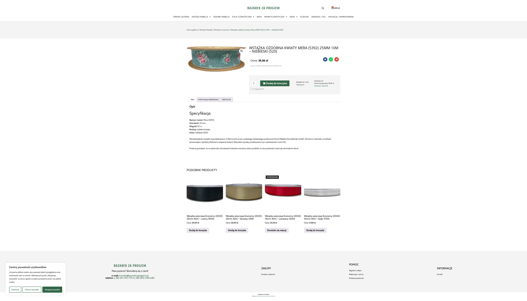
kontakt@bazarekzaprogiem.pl (133, 275)
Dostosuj (15, 289)
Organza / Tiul (318, 17)
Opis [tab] (192, 99)
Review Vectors (271, 296)
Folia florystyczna (242, 17)
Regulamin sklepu (355, 270)
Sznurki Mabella (221, 17)
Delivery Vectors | (263, 296)
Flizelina (304, 17)
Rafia (259, 17)
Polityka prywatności (356, 278)
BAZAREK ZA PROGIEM (263, 8)
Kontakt (439, 274)
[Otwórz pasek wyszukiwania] (323, 8)
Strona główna (181, 17)
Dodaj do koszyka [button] (198, 230)
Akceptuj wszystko (52, 289)
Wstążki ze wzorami (221, 30)
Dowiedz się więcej (276, 230)
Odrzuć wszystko (32, 289)
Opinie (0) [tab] (226, 99)
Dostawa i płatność (321, 86)
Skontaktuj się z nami (137, 271)
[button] (241, 50)
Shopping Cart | (255, 296)
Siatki (292, 17)
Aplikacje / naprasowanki (341, 17)
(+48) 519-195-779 (123, 278)
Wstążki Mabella (200, 17)
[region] (35, 279)
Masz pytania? (119, 271)
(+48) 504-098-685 (144, 278)
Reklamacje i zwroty (356, 274)
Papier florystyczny (274, 17)
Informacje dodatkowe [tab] (208, 99)
